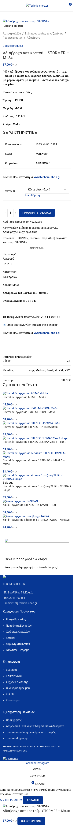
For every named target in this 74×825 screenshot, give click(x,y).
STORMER (22, 238)
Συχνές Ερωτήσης (17, 682)
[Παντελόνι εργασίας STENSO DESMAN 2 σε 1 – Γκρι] (37, 438)
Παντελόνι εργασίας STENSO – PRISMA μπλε (30, 426)
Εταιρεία (11, 669)
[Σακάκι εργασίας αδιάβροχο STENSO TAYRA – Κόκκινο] (37, 516)
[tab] (37, 248)
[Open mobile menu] (4, 5)
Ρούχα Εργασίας (16, 619)
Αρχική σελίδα (12, 33)
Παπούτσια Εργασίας (19, 625)
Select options (31, 821)
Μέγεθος (10, 190)
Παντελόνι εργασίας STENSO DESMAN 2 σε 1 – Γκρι (34, 441)
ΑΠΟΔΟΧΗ (33, 800)
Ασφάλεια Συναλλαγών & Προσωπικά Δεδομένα (35, 726)
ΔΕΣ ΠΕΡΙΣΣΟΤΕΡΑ (11, 799)
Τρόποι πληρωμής (17, 738)
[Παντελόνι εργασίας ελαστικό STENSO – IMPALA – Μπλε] (37, 455)
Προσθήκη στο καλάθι (36, 212)
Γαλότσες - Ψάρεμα (17, 649)
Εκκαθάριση (32, 195)
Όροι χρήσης (14, 720)
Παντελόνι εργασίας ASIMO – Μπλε (24, 397)
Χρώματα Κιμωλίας (18, 631)
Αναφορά (8, 258)
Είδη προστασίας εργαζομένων (44, 33)
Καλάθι (10, 694)
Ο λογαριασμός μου (18, 688)
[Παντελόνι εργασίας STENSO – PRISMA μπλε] (37, 423)
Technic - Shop (38, 238)
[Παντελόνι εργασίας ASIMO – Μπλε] (37, 393)
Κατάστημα (13, 700)
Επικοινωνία (14, 675)
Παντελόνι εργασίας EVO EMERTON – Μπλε (29, 412)
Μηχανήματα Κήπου (18, 643)
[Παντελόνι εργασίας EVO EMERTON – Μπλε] (37, 408)
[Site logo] (37, 5)
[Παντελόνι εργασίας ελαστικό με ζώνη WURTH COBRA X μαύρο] (37, 477)
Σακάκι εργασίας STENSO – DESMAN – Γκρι (29, 504)
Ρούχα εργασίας (13, 37)
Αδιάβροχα (33, 37)
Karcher (10, 637)
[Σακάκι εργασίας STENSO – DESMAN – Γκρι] (37, 501)
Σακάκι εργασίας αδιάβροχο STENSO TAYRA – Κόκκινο (36, 519)
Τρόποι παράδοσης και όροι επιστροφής (31, 732)
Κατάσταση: (10, 271)
